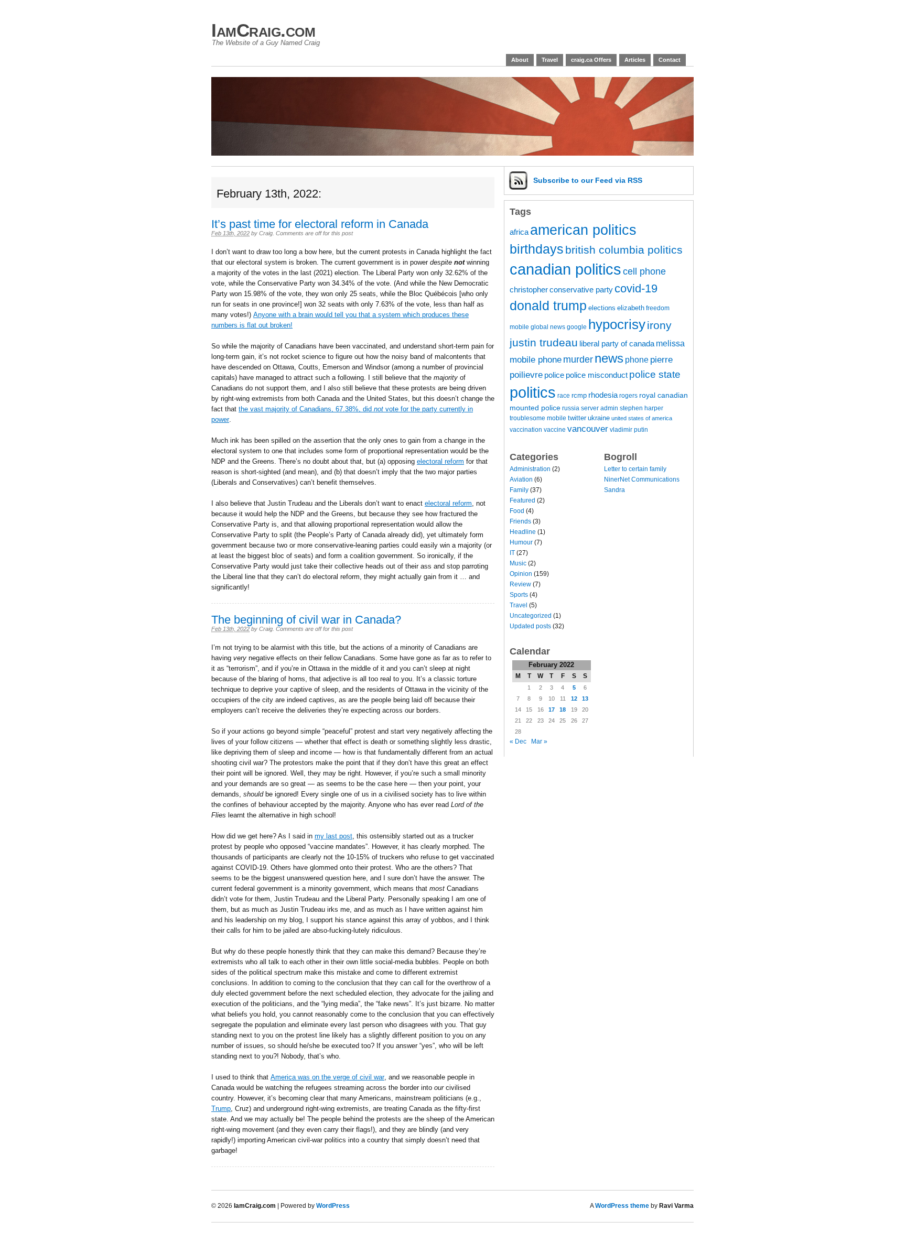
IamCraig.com (263, 30)
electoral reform (440, 461)
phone (637, 359)
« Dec (518, 741)
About (519, 60)
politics (533, 392)
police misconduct (597, 375)
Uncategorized (531, 615)
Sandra (614, 490)
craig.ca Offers (591, 60)
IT (512, 553)
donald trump (548, 306)
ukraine (599, 418)
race (563, 395)
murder (578, 359)
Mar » (539, 741)
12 (574, 698)
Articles (634, 60)
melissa (670, 343)
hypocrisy (616, 324)
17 (551, 709)
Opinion (521, 573)
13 (585, 698)
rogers (628, 395)
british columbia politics (624, 250)
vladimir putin (629, 429)
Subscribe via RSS (587, 180)
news (609, 358)
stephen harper (641, 408)
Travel (550, 60)
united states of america (641, 418)
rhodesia (603, 395)
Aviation (521, 479)
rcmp (579, 395)
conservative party (581, 290)
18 (562, 709)
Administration (530, 469)
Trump (221, 1108)
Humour (521, 542)
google (577, 326)
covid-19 (635, 288)
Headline (523, 532)
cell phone (644, 271)
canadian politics (565, 269)
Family (519, 490)
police (554, 375)
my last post (333, 836)
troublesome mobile (538, 417)
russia (570, 408)
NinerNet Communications (642, 479)
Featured (522, 500)
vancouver (587, 429)
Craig (266, 233)
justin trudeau (544, 342)
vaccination (526, 429)
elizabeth (630, 308)
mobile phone (536, 360)
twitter (577, 418)
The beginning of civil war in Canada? (306, 619)
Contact (670, 60)
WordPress (333, 1205)
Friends (520, 521)
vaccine (555, 429)
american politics (583, 230)
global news (548, 326)
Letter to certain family (635, 469)
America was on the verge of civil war (327, 1077)
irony (659, 325)
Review (520, 584)
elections (602, 308)
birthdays (537, 249)
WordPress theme (622, 1205)
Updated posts (530, 626)
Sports (519, 594)
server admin (599, 408)
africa (519, 232)
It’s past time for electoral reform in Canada (319, 224)
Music (518, 563)
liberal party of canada (616, 344)
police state (655, 374)
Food (517, 511)
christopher (529, 290)
